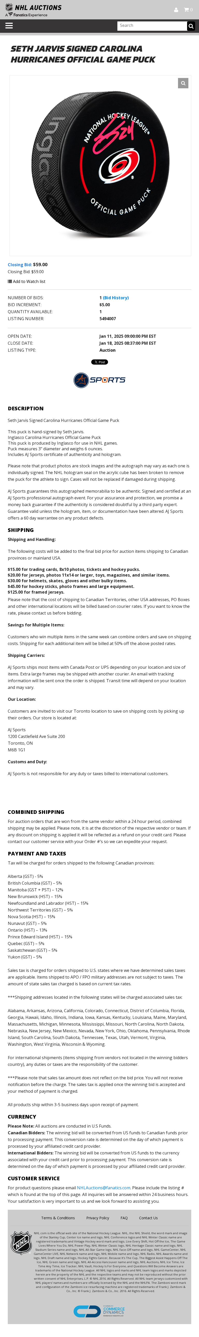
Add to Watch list (28, 281)
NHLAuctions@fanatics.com (103, 1188)
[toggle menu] (9, 25)
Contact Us (148, 1217)
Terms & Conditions (58, 1217)
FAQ (124, 1217)
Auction (108, 350)
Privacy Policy (97, 1217)
